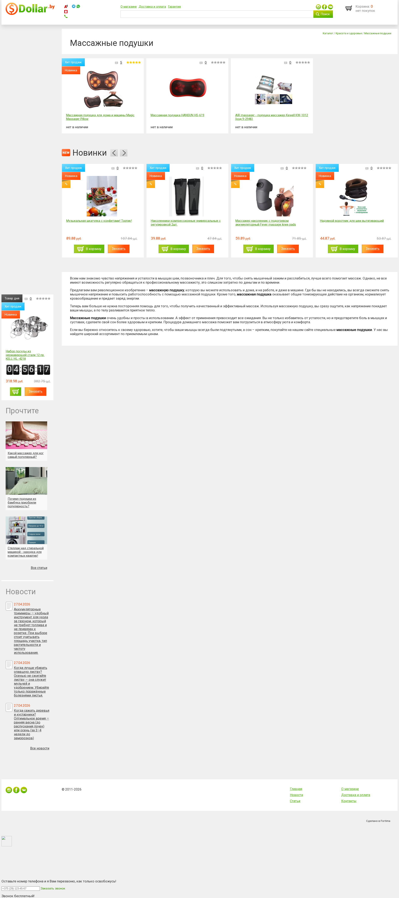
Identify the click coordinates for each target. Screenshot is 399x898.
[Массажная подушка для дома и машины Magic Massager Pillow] (103, 90)
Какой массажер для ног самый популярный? (26, 455)
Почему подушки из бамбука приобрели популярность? (22, 502)
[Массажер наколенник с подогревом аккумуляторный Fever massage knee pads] (186, 196)
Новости (296, 795)
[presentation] (114, 152)
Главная (296, 789)
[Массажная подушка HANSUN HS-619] (188, 90)
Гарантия (174, 7)
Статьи (295, 801)
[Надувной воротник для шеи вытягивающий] (271, 196)
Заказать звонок (53, 888)
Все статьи (39, 568)
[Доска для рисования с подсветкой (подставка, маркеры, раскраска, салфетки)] (356, 196)
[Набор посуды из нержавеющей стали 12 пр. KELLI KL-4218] (28, 326)
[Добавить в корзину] (15, 391)
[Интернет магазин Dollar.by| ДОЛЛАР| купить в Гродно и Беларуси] (30, 14)
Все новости (39, 748)
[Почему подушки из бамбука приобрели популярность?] (26, 481)
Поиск (325, 14)
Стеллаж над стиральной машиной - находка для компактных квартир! (26, 552)
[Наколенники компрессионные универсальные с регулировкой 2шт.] (102, 196)
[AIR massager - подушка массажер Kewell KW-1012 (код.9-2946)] (272, 90)
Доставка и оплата (152, 7)
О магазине (129, 7)
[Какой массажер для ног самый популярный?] (26, 435)
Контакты (348, 801)
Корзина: (363, 6)
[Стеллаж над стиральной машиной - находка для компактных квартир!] (26, 530)
